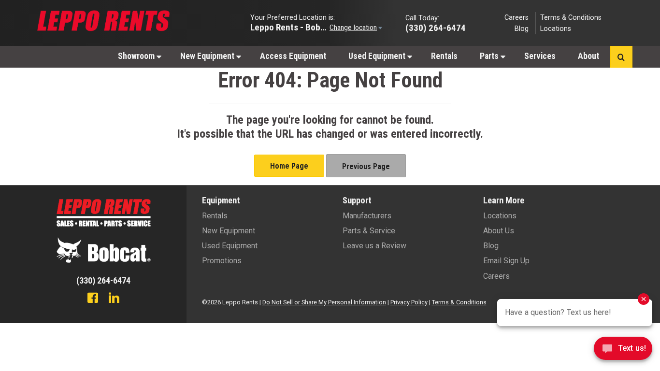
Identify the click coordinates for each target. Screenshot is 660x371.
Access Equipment (293, 56)
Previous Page (366, 166)
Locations (555, 29)
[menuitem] (138, 56)
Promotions (222, 260)
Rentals (444, 56)
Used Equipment (377, 56)
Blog (522, 29)
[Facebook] (93, 299)
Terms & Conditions (571, 17)
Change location (353, 27)
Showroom (137, 56)
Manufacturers (367, 215)
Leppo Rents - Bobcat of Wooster (289, 26)
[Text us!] (623, 351)
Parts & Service (369, 230)
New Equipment (208, 56)
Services (540, 56)
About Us (498, 230)
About (588, 56)
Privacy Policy (409, 302)
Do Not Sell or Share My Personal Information (324, 302)
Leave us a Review (374, 245)
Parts (490, 56)
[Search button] (621, 57)
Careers (516, 17)
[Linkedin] (114, 299)
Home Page (289, 166)
